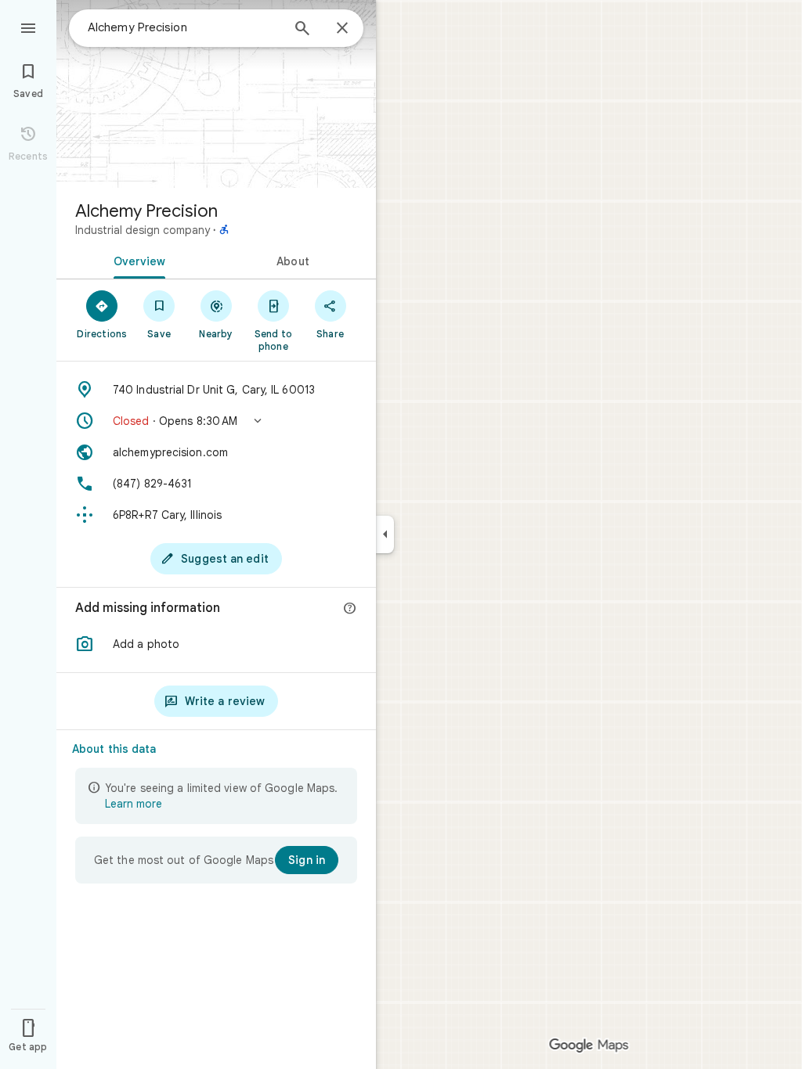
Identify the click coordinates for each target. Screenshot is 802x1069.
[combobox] (184, 27)
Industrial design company (142, 230)
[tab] (136, 260)
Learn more (133, 804)
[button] (216, 421)
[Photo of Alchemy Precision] (216, 94)
